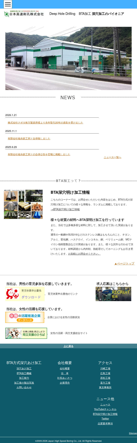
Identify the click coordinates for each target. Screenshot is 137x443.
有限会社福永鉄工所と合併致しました (29, 138)
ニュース (105, 404)
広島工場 (105, 373)
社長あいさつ (64, 378)
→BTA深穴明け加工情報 (65, 209)
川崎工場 (105, 368)
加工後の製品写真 (24, 382)
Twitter (105, 418)
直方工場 (105, 382)
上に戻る (68, 346)
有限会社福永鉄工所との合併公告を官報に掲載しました (39, 154)
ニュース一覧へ (112, 157)
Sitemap (133, 433)
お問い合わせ (24, 387)
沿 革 (64, 373)
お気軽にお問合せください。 (84, 253)
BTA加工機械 (24, 373)
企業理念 (65, 382)
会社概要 (65, 368)
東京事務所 (105, 387)
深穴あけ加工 (24, 368)
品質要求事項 (105, 423)
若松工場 (105, 378)
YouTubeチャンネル (105, 409)
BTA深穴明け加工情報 (105, 414)
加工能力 (24, 378)
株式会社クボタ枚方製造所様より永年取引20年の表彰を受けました (45, 122)
